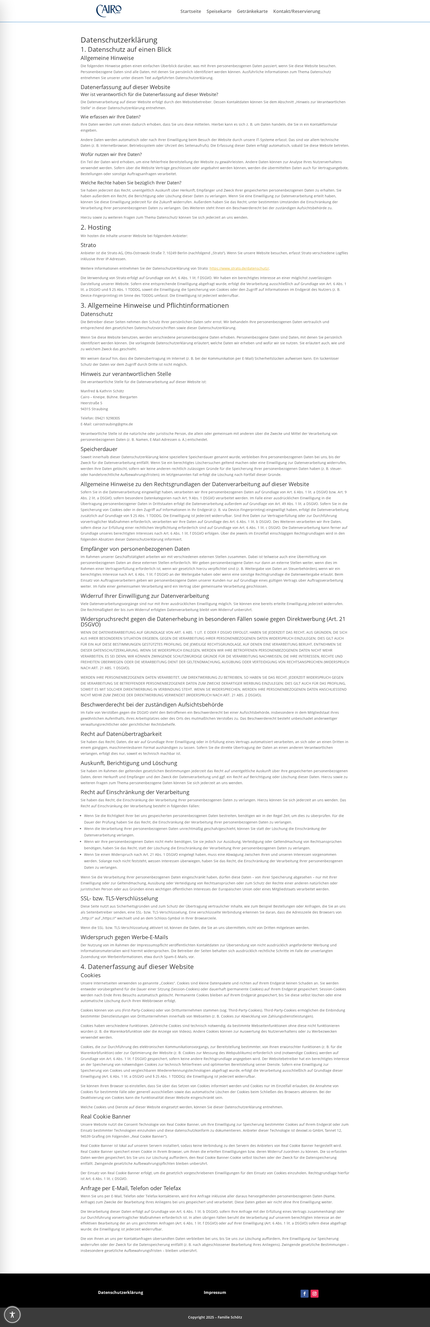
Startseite (190, 11)
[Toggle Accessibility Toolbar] (12, 1314)
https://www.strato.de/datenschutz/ (239, 268)
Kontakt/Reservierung (296, 11)
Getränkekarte (252, 11)
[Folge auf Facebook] (305, 1294)
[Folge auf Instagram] (315, 1294)
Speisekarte (219, 11)
